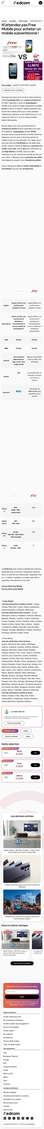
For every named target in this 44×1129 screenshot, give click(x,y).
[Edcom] (22, 2)
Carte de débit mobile (11, 1044)
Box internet (7, 1034)
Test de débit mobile (11, 1041)
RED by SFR (7, 1074)
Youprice (6, 1084)
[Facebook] (14, 1118)
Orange (6, 1060)
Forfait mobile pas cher (12, 1017)
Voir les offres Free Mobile (12, 586)
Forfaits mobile (10, 731)
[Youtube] (18, 1118)
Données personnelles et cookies (16, 1096)
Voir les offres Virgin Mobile (12, 589)
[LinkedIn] (9, 1118)
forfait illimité (31, 103)
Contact (6, 1106)
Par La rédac (6, 85)
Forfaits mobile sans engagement (16, 1024)
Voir (35, 753)
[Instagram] (23, 1118)
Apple (28, 736)
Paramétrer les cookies (12, 1099)
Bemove (32, 1124)
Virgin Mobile (18, 131)
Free (5, 1053)
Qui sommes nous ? (10, 1103)
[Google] (5, 1118)
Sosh (5, 1081)
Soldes (26, 731)
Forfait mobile (23, 21)
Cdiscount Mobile (10, 1067)
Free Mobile (11, 100)
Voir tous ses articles (14, 723)
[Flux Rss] (32, 1118)
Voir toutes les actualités (22, 963)
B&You (5, 1077)
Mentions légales (9, 1092)
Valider (22, 997)
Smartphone (8, 1038)
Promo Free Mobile (11, 736)
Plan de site (7, 1110)
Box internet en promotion (13, 1020)
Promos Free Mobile (11, 1027)
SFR (4, 1063)
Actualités (12, 21)
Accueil (4, 21)
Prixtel (5, 1070)
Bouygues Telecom (10, 1056)
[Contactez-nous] (40, 3)
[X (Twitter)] (27, 1118)
